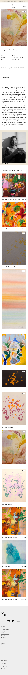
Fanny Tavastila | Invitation (7, 504)
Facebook (3, 644)
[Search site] (24, 6)
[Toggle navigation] (2, 6)
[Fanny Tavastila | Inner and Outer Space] (14, 521)
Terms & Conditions (5, 634)
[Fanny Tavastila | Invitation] (14, 485)
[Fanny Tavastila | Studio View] (14, 408)
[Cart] (26, 6)
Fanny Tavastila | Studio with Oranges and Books (11, 199)
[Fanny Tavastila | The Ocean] (14, 299)
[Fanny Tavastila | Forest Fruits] (14, 378)
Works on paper (12, 69)
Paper (18, 67)
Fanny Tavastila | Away (6, 466)
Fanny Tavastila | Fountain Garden (8, 367)
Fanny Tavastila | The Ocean (7, 331)
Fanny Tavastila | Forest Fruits (7, 389)
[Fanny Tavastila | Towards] (14, 214)
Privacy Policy (3, 635)
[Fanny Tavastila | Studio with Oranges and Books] (14, 185)
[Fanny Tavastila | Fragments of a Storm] (14, 248)
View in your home (5, 77)
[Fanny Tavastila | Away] (14, 447)
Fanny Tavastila (12, 67)
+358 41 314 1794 (5, 663)
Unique (22, 67)
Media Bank (3, 637)
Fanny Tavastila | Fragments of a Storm (9, 266)
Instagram (3, 643)
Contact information (5, 629)
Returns (2, 632)
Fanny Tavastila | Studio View (7, 427)
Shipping (3, 631)
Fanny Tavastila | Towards (6, 228)
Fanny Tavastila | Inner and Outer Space (9, 537)
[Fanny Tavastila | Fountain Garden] (14, 349)
